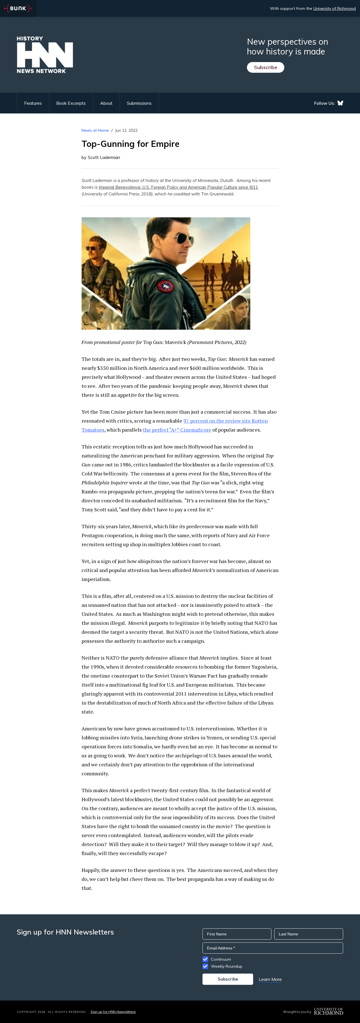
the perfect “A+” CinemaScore (177, 429)
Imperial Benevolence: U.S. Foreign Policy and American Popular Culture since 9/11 (178, 187)
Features (33, 103)
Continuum (221, 959)
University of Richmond (334, 8)
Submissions (139, 103)
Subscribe (265, 67)
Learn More (270, 979)
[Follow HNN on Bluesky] (340, 103)
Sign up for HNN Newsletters (113, 1012)
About (106, 103)
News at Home (95, 130)
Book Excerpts (71, 103)
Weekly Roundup (226, 966)
